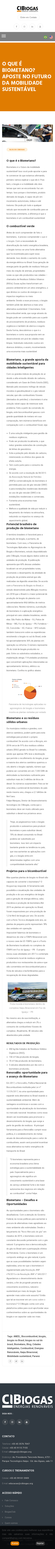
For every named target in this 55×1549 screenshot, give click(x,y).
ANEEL (17, 1336)
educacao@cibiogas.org (21, 1483)
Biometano (19, 1344)
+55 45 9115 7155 (19, 1448)
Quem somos (11, 1523)
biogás (42, 1336)
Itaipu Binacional (28, 1352)
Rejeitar (40, 1543)
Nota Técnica (18, 920)
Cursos (8, 1517)
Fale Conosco (11, 1500)
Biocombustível (29, 1336)
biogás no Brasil (15, 1340)
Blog (29, 1344)
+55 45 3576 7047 (21, 1444)
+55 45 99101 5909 (19, 1478)
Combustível (26, 1348)
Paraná (36, 1356)
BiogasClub (10, 1512)
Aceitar (15, 1543)
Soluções (9, 1506)
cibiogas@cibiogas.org (20, 1452)
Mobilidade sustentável (19, 1356)
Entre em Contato (28, 17)
